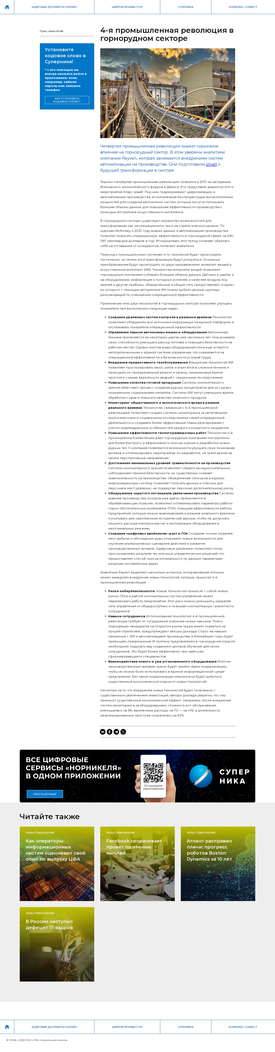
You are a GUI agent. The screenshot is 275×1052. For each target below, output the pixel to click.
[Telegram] (116, 732)
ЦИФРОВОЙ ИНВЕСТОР (127, 6)
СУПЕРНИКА (185, 6)
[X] (123, 732)
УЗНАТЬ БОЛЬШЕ (45, 794)
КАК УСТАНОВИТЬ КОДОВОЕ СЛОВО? (67, 100)
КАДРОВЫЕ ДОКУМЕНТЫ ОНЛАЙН (54, 6)
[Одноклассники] (109, 732)
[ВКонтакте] (102, 732)
